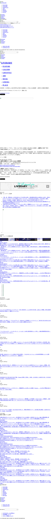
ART (4, 8)
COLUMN (5, 6)
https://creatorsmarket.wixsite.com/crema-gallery (10, 166)
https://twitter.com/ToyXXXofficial (7, 165)
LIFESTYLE (5, 7)
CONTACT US (6, 47)
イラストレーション (5, 93)
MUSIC (4, 9)
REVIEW (5, 495)
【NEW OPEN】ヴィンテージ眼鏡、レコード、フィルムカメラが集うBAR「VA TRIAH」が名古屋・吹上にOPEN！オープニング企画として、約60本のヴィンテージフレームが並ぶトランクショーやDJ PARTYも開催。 (25, 343)
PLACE (4, 12)
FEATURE (5, 5)
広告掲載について (7, 514)
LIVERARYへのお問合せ (8, 513)
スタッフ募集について (8, 516)
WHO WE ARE (6, 46)
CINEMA (5, 11)
